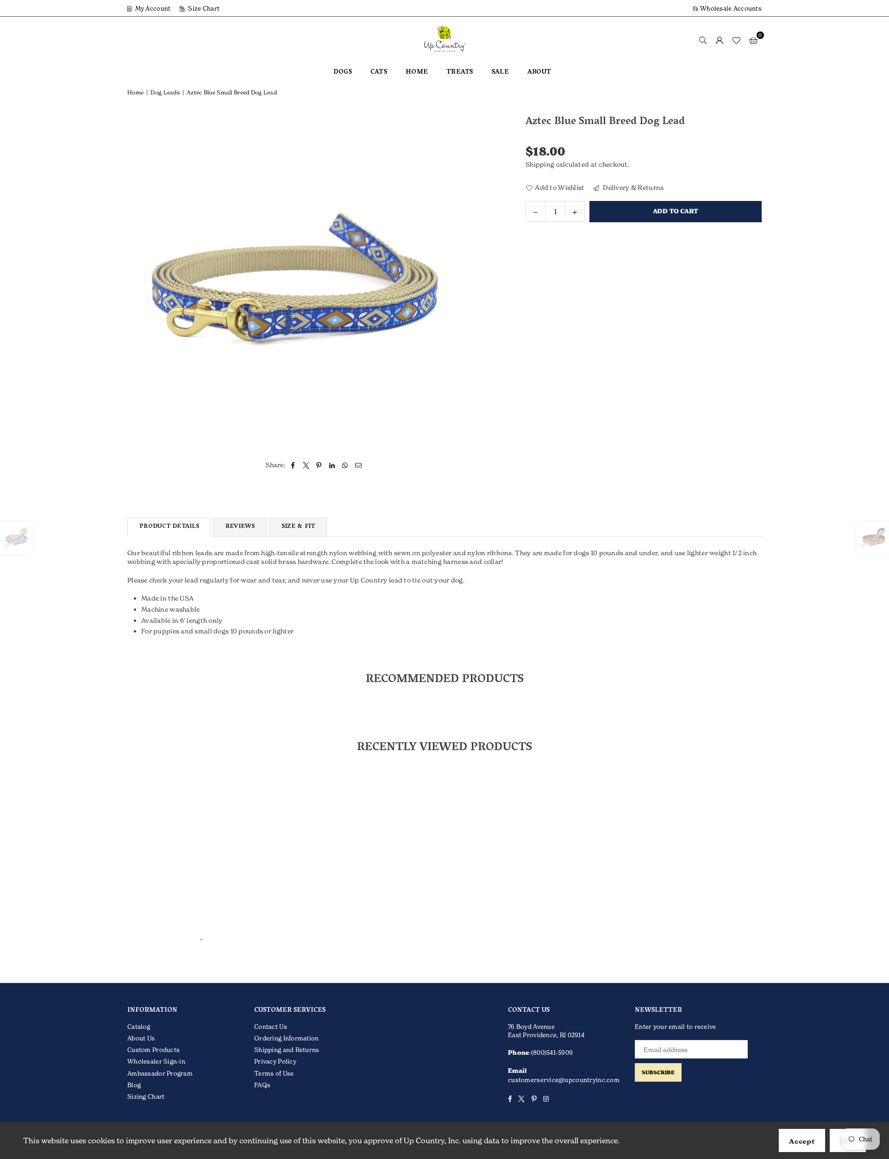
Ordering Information (286, 1038)
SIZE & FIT (298, 527)
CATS (378, 72)
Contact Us (270, 1026)
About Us (141, 1038)
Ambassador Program (160, 1073)
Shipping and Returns (286, 1049)
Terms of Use (274, 1073)
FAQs (262, 1085)
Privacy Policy (275, 1061)
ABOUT (539, 72)
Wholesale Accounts (730, 8)
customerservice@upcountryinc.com (564, 1080)
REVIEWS (240, 527)
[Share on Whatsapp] (345, 465)
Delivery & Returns (632, 187)
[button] (753, 39)
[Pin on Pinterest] (319, 465)
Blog (134, 1085)
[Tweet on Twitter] (306, 465)
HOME (417, 72)
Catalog (138, 1026)
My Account (151, 8)
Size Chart (203, 8)
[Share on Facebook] (292, 465)
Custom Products (153, 1049)
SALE (500, 72)
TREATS (459, 72)
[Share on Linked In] (332, 465)
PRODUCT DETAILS (169, 527)
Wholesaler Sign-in (156, 1061)
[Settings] (719, 39)
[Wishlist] (736, 39)
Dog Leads (165, 92)
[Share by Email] (358, 465)
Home (135, 92)
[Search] (703, 39)
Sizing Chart (145, 1096)
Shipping (540, 164)
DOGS (342, 72)
